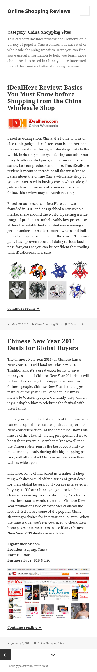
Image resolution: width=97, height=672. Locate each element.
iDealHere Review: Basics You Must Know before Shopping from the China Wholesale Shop (45, 97)
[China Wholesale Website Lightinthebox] (48, 593)
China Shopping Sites (48, 324)
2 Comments (76, 324)
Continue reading (23, 308)
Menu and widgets (85, 15)
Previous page (5, 654)
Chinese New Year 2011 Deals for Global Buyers (42, 344)
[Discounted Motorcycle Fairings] (48, 280)
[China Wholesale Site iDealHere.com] (48, 123)
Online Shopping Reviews (38, 10)
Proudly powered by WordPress (27, 666)
